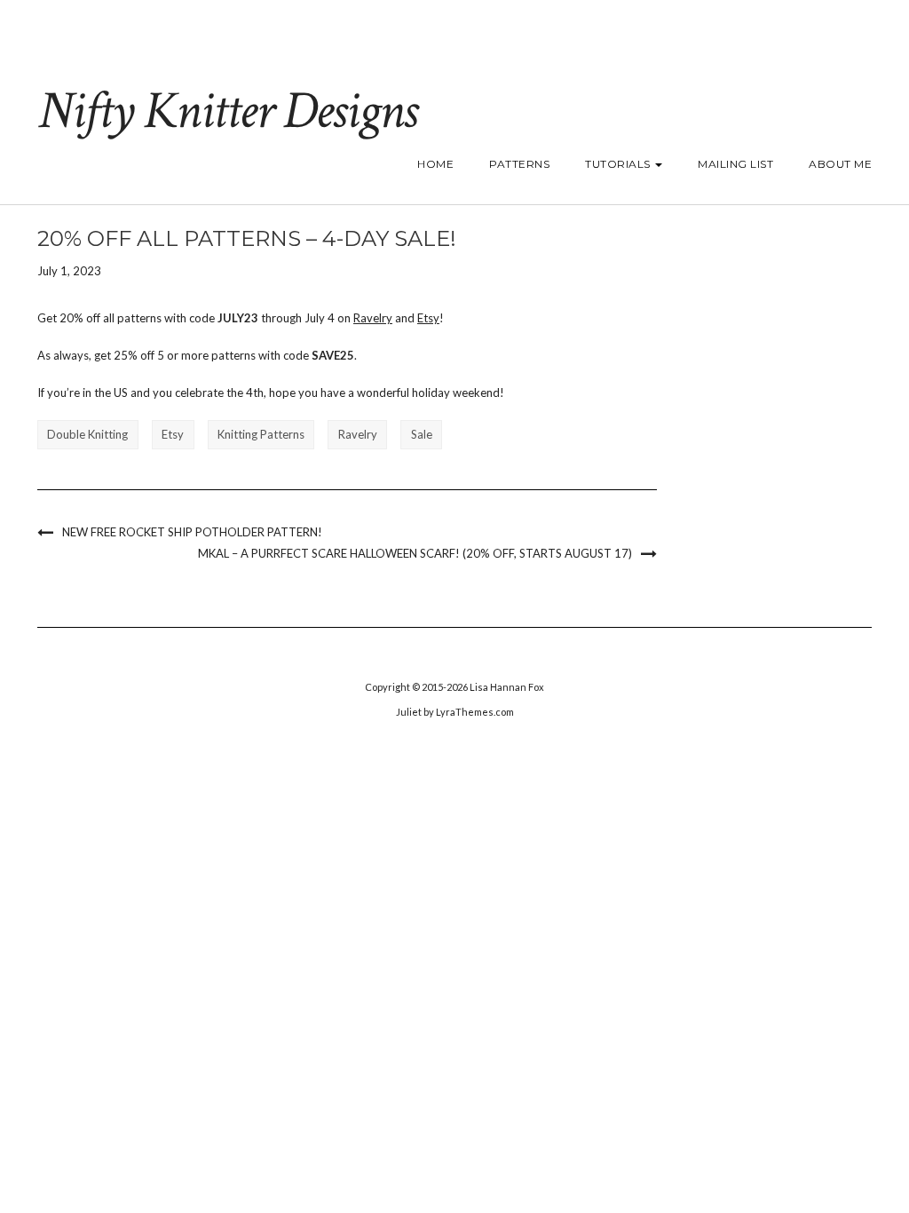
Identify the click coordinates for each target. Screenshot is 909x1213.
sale (421, 434)
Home (435, 163)
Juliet (409, 711)
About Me (840, 163)
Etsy (428, 318)
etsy (173, 434)
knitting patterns (260, 434)
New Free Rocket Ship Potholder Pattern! (192, 532)
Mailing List (735, 163)
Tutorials (619, 163)
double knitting (87, 434)
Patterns (519, 163)
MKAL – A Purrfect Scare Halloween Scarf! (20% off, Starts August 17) (415, 553)
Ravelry (372, 318)
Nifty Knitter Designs (226, 111)
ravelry (357, 434)
